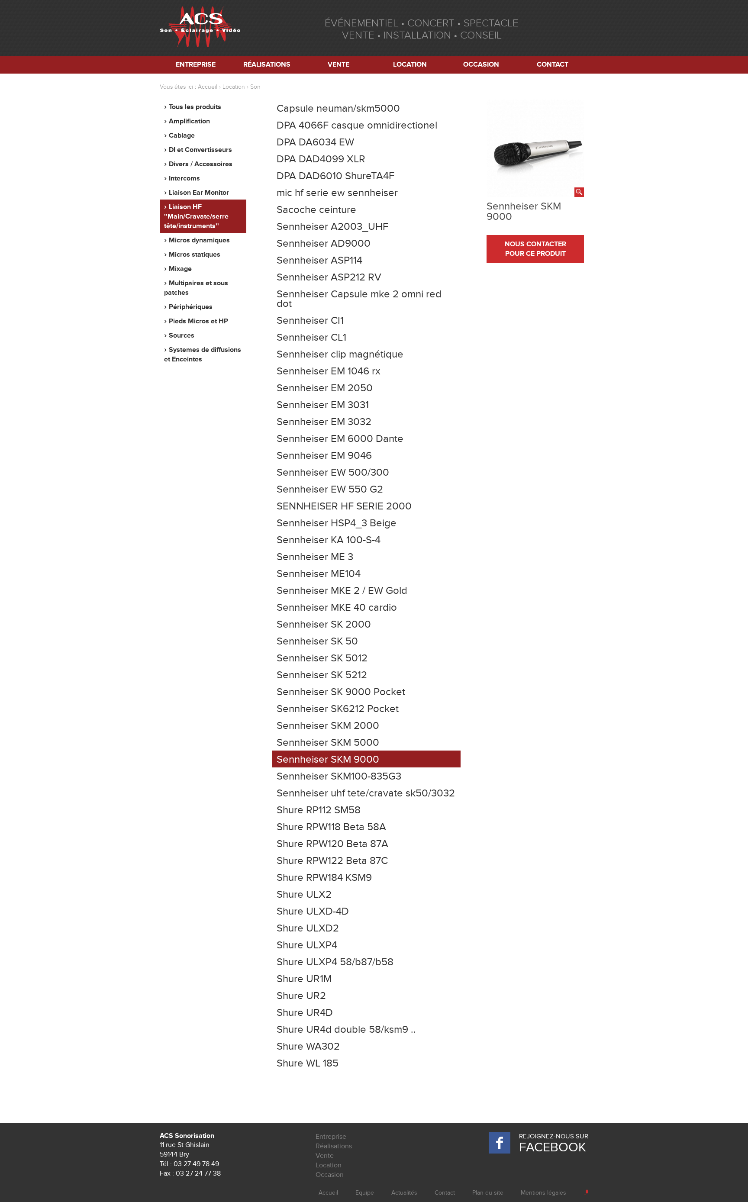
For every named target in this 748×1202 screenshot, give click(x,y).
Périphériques (191, 307)
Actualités (404, 1192)
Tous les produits (195, 107)
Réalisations (266, 64)
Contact (552, 64)
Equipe (364, 1192)
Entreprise (196, 64)
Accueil (207, 86)
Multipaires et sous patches (196, 288)
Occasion (481, 64)
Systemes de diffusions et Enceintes (202, 354)
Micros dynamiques (199, 240)
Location (410, 64)
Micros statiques (194, 254)
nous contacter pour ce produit (535, 249)
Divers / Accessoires (200, 164)
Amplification (189, 121)
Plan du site (487, 1192)
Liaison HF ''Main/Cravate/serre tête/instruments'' (196, 216)
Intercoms (184, 178)
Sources (181, 335)
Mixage (180, 268)
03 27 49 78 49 (196, 1164)
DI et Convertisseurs (200, 149)
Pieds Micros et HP (198, 321)
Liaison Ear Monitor (199, 192)
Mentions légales (543, 1192)
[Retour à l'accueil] (200, 28)
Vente (338, 64)
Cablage (182, 135)
